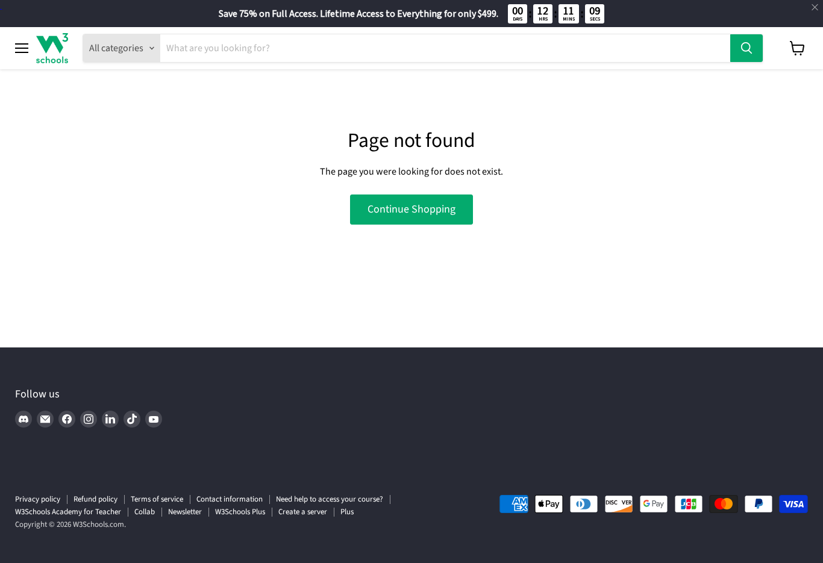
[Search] (746, 48)
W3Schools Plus (240, 511)
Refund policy (95, 499)
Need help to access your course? (329, 499)
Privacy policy (37, 499)
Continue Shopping (411, 209)
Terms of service (157, 499)
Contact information (229, 499)
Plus (347, 511)
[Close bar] (815, 7)
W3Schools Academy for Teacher (68, 511)
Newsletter (185, 511)
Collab (144, 511)
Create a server (302, 511)
